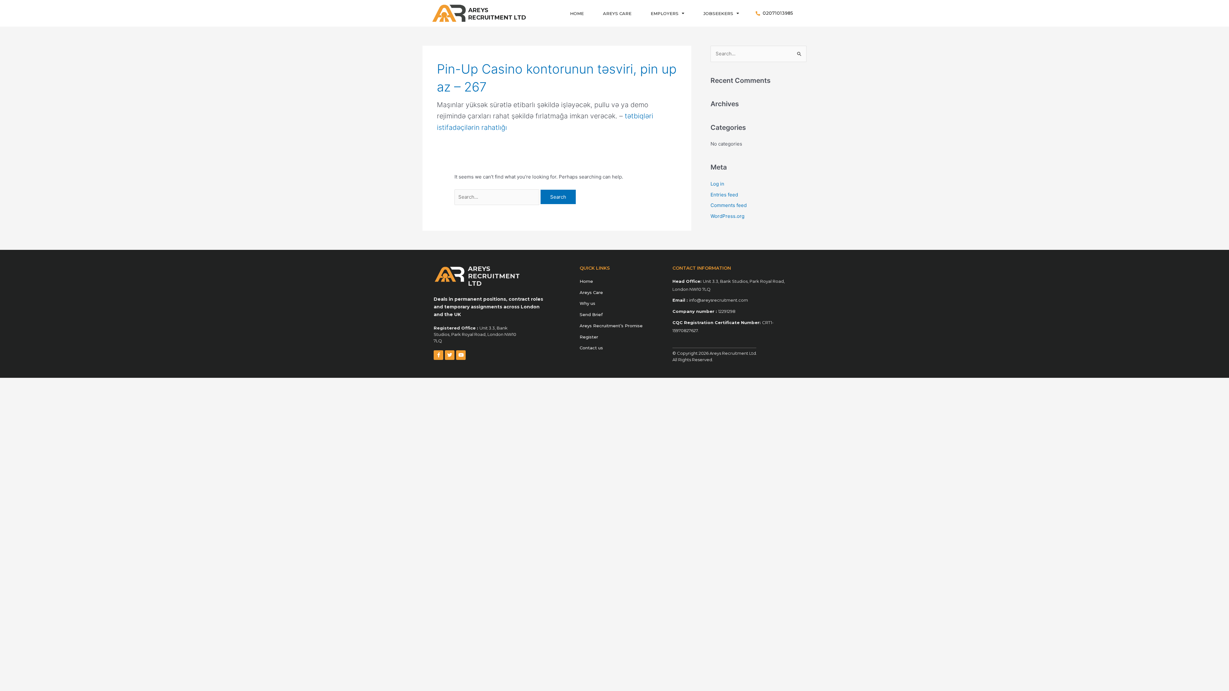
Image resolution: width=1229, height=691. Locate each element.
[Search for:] (497, 197)
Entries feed (724, 195)
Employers (665, 13)
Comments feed (729, 205)
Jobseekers (718, 13)
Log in (717, 184)
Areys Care (617, 13)
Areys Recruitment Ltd (497, 14)
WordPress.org (727, 216)
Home (577, 13)
